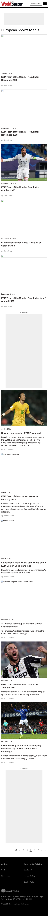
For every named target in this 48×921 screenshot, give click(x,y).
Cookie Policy (29, 882)
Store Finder (6, 876)
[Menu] (45, 4)
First (16, 850)
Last (45, 850)
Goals (3, 870)
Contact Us (28, 870)
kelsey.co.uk (25, 904)
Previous (19, 850)
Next (42, 850)
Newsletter (36, 3)
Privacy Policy (29, 876)
